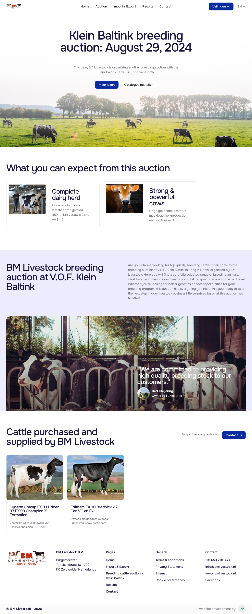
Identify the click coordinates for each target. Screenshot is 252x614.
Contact (165, 6)
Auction (101, 6)
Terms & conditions (170, 560)
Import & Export (117, 567)
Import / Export (124, 6)
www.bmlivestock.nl (220, 573)
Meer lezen (107, 85)
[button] (221, 6)
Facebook (212, 580)
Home (85, 6)
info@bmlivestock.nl (220, 567)
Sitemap (162, 573)
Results (147, 6)
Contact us (234, 435)
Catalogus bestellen (139, 85)
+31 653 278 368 (217, 560)
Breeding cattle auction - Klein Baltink (124, 575)
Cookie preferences (170, 580)
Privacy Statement (169, 567)
